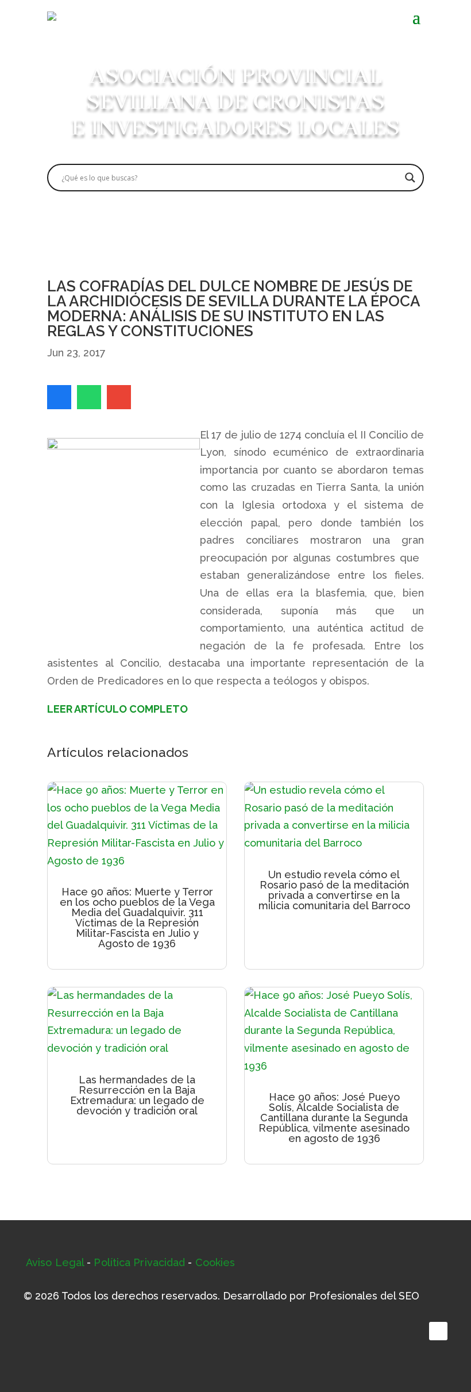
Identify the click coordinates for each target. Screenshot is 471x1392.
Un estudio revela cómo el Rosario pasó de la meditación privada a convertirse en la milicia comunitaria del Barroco (334, 890)
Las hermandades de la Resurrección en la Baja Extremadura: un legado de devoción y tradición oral (137, 1095)
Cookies (215, 1262)
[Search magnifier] (410, 178)
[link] (59, 397)
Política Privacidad (139, 1262)
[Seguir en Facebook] (438, 1331)
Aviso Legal (55, 1262)
